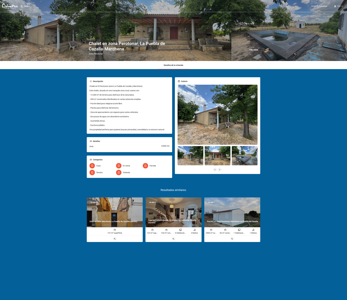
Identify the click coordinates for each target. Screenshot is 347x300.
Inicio (313, 6)
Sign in (340, 6)
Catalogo (323, 6)
